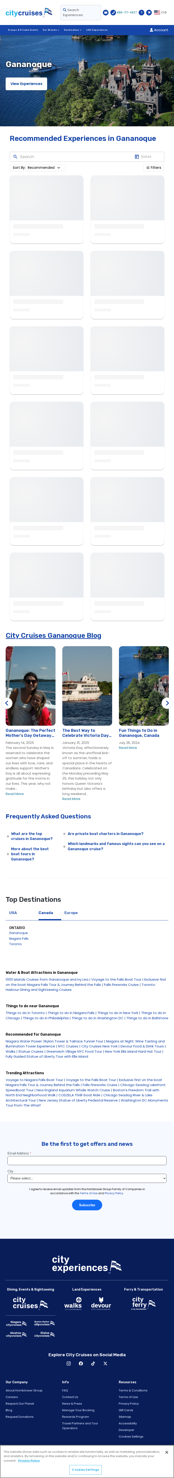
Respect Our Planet (20, 1403)
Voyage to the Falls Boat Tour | (117, 979)
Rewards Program (75, 1417)
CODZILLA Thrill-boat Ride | (80, 1095)
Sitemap (125, 1417)
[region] (87, 1461)
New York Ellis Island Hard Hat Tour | (134, 1051)
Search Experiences (73, 12)
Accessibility (128, 1423)
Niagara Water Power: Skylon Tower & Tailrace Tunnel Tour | (56, 1041)
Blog (9, 1410)
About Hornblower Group (24, 1390)
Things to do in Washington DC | (99, 1018)
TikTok (93, 1363)
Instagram (69, 1363)
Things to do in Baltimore (147, 1018)
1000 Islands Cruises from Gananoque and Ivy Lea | (48, 979)
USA (13, 913)
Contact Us (70, 1397)
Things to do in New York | (118, 1012)
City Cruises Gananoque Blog (54, 635)
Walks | (11, 1051)
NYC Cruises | (69, 1046)
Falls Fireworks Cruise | (122, 984)
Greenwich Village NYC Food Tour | (75, 1051)
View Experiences (26, 83)
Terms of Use (128, 1397)
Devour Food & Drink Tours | (143, 1046)
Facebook (81, 1363)
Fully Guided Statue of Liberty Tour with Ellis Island (47, 1056)
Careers (12, 1397)
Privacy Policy (129, 1403)
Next (167, 703)
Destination (71, 30)
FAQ (65, 1390)
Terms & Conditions (133, 1390)
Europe (71, 913)
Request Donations (20, 1417)
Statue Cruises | (32, 1051)
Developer (126, 1430)
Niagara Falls (19, 938)
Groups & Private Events (23, 30)
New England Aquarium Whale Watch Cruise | (74, 1090)
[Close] (167, 1452)
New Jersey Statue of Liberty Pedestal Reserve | (79, 1100)
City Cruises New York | (100, 1046)
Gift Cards (126, 1410)
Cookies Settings (131, 1436)
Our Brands (50, 30)
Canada (46, 913)
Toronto (15, 944)
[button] (45, 168)
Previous (6, 703)
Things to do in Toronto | (26, 1012)
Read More (15, 793)
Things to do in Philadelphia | (47, 1018)
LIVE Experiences (97, 30)
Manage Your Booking (78, 1410)
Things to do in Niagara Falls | (72, 1012)
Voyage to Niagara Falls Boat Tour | (35, 1079)
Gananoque (18, 933)
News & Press (72, 1403)
